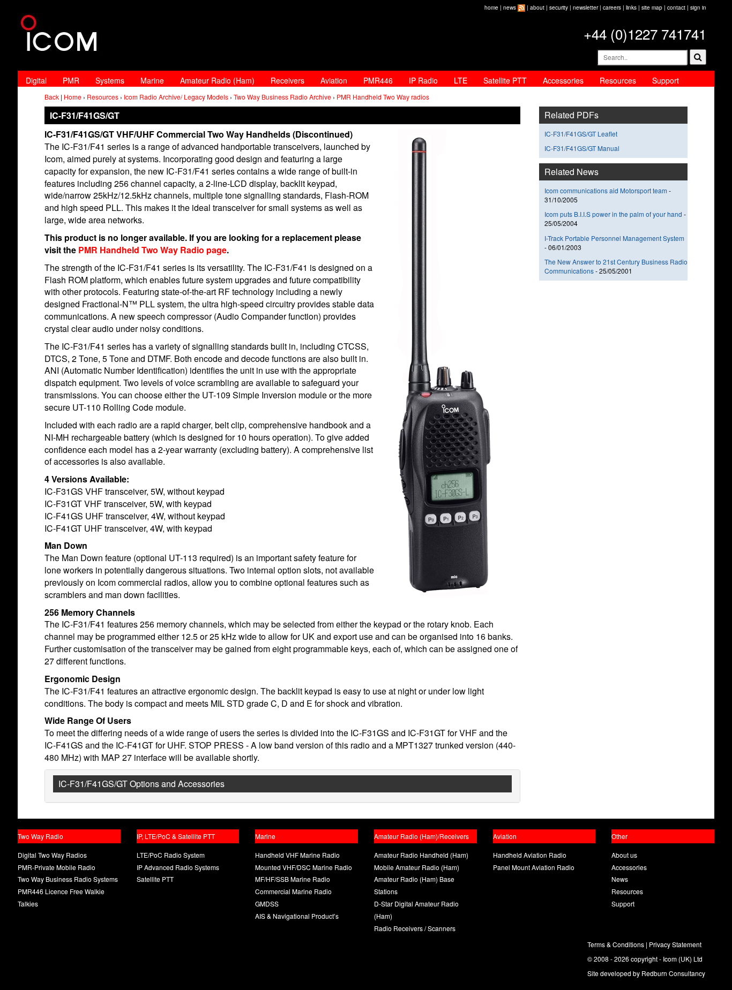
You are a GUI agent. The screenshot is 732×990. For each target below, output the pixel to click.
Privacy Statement (675, 944)
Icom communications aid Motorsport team (605, 190)
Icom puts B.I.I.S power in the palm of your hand (614, 213)
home (491, 7)
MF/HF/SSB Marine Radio (292, 878)
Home (72, 96)
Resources (618, 80)
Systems (109, 80)
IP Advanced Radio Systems (178, 867)
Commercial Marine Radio (293, 891)
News (619, 878)
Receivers (287, 80)
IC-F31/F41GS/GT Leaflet (580, 133)
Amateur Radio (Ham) (217, 80)
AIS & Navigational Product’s (297, 915)
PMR (71, 80)
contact (676, 7)
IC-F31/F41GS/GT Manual (581, 148)
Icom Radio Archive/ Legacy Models (176, 96)
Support (665, 80)
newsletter (585, 7)
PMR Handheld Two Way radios (383, 96)
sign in (698, 7)
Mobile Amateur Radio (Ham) (416, 867)
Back (51, 96)
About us (624, 854)
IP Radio (423, 80)
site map (651, 7)
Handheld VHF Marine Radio (297, 854)
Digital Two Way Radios (52, 854)
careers (612, 7)
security (558, 7)
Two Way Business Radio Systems (68, 878)
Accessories (563, 80)
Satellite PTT (505, 80)
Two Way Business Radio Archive (282, 96)
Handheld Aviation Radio (529, 854)
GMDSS (267, 903)
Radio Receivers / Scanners (414, 928)
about (537, 7)
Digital (36, 80)
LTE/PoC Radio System (171, 854)
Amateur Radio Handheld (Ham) (421, 854)
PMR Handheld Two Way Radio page (151, 250)
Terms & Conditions (615, 944)
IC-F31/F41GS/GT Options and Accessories (141, 783)
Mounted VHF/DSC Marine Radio (303, 867)
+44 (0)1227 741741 (645, 33)
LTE (460, 80)
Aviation (333, 80)
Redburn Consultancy (673, 973)
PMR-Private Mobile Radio (56, 867)
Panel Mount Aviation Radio (533, 867)
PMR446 (378, 80)
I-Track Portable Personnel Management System (614, 238)
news (509, 7)
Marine (152, 80)
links (631, 7)
